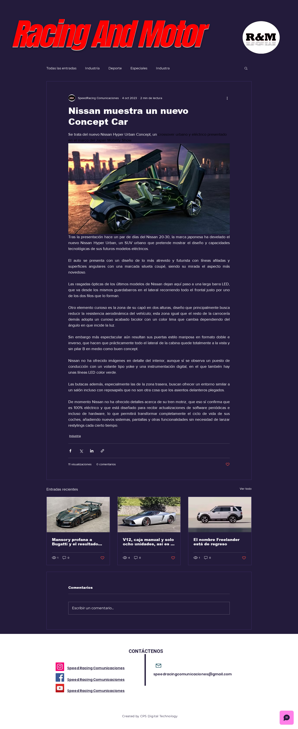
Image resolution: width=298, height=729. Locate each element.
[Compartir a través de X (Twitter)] (81, 451)
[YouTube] (60, 688)
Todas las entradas (61, 68)
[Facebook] (60, 677)
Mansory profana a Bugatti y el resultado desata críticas (75, 541)
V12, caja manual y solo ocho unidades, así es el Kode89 (149, 541)
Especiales (138, 68)
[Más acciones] (227, 98)
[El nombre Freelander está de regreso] (219, 514)
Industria (92, 68)
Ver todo (246, 488)
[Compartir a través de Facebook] (70, 451)
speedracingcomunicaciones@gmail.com (192, 674)
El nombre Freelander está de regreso (217, 541)
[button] (246, 68)
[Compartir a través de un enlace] (102, 451)
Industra (163, 68)
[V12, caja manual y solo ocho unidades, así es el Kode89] (149, 514)
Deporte (115, 68)
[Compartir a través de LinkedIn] (92, 451)
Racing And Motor (106, 34)
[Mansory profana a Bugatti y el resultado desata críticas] (78, 514)
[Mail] (158, 666)
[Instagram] (60, 666)
